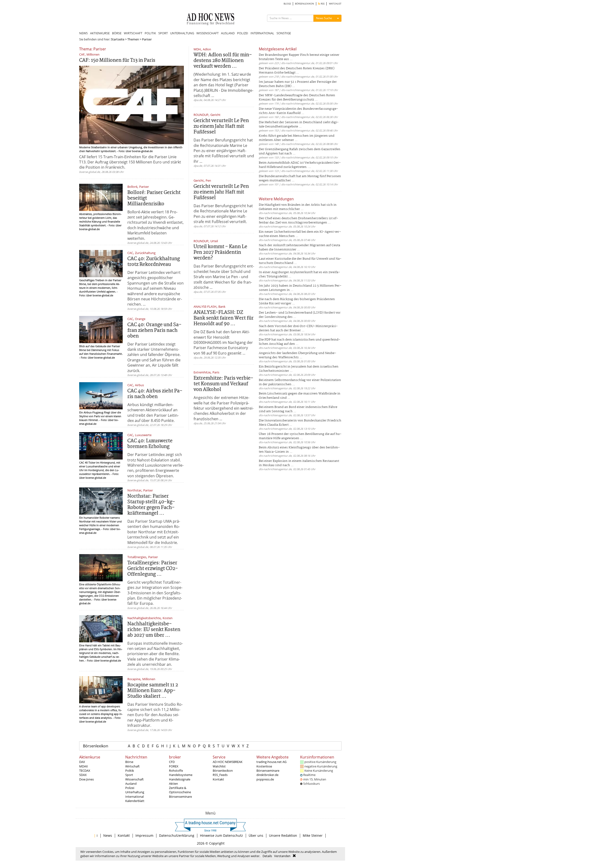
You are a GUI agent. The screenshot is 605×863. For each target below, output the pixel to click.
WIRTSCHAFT (133, 33)
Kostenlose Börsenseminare (267, 768)
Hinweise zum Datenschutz (221, 835)
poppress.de (265, 779)
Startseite (117, 39)
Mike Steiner (313, 835)
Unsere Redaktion (283, 835)
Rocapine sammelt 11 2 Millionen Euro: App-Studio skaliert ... (152, 690)
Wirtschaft (132, 766)
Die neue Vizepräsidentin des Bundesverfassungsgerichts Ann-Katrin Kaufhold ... (298, 111)
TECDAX (84, 770)
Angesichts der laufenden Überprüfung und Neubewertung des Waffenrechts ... (297, 355)
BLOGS (287, 3)
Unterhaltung (134, 792)
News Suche (324, 18)
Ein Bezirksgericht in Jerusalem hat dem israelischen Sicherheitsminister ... (298, 368)
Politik (129, 770)
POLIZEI (242, 33)
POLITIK (150, 33)
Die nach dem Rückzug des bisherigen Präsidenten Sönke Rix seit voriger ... (297, 301)
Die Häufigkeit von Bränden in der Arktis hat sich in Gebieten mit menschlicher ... (298, 207)
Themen (133, 39)
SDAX (83, 775)
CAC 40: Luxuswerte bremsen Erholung (150, 444)
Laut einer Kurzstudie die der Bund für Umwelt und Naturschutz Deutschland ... (300, 261)
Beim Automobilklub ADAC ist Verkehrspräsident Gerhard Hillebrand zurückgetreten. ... (300, 165)
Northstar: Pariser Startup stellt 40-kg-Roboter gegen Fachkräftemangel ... (151, 504)
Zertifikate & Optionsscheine (180, 790)
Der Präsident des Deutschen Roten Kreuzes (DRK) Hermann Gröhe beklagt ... (296, 70)
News (107, 835)
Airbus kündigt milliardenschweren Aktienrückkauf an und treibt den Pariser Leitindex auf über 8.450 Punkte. (153, 412)
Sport (129, 775)
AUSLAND (228, 33)
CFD (172, 762)
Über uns (256, 835)
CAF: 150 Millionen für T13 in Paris (117, 60)
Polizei (129, 788)
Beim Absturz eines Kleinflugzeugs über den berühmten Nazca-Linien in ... (299, 449)
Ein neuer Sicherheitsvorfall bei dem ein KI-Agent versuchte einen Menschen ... (300, 234)
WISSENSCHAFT (207, 33)
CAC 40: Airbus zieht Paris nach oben (154, 394)
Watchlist (219, 766)
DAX (82, 762)
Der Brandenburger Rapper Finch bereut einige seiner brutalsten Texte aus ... (299, 57)
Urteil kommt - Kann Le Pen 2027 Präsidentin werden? (220, 252)
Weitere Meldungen (276, 199)
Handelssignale (179, 779)
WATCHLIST (335, 3)
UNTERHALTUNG (182, 33)
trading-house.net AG (271, 762)
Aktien (173, 783)
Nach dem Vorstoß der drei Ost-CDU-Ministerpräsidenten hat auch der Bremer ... (298, 328)
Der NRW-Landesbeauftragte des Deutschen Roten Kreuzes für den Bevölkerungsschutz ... (297, 97)
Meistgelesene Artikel (278, 49)
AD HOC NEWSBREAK (227, 762)
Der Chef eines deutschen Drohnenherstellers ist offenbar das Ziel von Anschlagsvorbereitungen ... (298, 220)
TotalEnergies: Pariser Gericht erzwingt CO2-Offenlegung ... (152, 568)
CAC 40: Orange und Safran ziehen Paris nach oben (154, 330)
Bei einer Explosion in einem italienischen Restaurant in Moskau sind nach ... (299, 463)
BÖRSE (116, 33)
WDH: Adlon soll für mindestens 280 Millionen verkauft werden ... (223, 60)
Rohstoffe (176, 770)
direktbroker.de (267, 775)
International (134, 796)
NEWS (83, 33)
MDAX (83, 766)
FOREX (173, 766)
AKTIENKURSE (100, 33)
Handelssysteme (180, 775)
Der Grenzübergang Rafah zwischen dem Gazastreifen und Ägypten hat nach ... (299, 151)
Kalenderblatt (134, 801)
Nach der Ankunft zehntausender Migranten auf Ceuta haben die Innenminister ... (299, 247)
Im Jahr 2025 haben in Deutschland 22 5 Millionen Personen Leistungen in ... (300, 288)
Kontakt (218, 779)
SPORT (163, 33)
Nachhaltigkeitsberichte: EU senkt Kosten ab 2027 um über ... (153, 629)
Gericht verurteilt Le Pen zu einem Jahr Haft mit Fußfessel (221, 126)
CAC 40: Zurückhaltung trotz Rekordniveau (153, 261)
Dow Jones (86, 779)
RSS (322, 3)
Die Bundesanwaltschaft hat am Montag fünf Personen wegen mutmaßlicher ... (300, 178)
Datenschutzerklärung (176, 835)
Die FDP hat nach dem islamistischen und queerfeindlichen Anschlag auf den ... (299, 341)
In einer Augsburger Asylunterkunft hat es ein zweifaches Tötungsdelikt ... (299, 274)
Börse (129, 762)
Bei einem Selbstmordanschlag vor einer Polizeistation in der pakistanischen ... (300, 382)
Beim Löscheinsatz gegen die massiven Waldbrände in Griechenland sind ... (299, 395)
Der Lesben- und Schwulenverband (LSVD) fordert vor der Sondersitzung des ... (300, 315)
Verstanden (282, 856)
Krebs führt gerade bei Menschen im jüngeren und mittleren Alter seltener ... (296, 138)
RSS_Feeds (220, 775)
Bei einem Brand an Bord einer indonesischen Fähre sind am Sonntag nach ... (298, 409)
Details (267, 856)
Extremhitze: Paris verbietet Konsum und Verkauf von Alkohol (223, 384)
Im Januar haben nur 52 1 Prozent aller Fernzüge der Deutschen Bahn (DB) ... (298, 84)
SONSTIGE (284, 33)
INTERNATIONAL (262, 33)
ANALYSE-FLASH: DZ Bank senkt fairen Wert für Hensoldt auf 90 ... (224, 318)
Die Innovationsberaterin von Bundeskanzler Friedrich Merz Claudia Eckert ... (300, 422)
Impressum (144, 835)
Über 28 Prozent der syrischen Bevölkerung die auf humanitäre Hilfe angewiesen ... (300, 436)
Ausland (131, 783)
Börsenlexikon (95, 746)
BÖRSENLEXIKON (304, 3)
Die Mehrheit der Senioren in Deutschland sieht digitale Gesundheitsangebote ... (299, 124)
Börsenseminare (180, 796)
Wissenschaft (134, 779)
